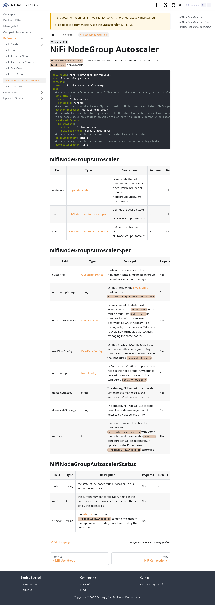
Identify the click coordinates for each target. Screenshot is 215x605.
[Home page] (53, 34)
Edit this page (62, 542)
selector (87, 514)
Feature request (150, 584)
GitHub (24, 590)
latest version (111, 24)
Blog (83, 590)
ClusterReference (92, 274)
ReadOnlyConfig (91, 351)
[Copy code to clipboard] (166, 74)
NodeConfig (140, 287)
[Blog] (166, 5)
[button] (23, 14)
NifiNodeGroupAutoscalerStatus (88, 231)
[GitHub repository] (173, 5)
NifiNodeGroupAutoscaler (192, 17)
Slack (83, 584)
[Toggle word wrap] (160, 74)
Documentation (30, 584)
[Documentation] (158, 5)
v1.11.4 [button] (30, 5)
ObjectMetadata (78, 190)
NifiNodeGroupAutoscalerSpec (87, 214)
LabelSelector (89, 320)
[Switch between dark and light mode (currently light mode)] (180, 5)
